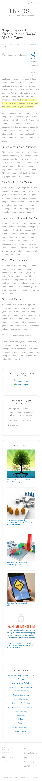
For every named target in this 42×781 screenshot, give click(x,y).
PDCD (39, 777)
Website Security (21, 731)
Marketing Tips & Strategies (21, 687)
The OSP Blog (29, 762)
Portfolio (27, 766)
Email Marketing (21, 699)
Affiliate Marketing (21, 691)
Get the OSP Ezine (34, 3)
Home (26, 749)
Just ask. (23, 359)
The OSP (21, 12)
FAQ (25, 757)
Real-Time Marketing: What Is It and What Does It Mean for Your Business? (20, 646)
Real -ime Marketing (21, 703)
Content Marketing (21, 695)
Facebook (21, 715)
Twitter (21, 723)
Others (21, 719)
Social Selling (21, 711)
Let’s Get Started (30, 753)
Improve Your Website (21, 683)
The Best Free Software (21, 727)
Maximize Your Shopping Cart (21, 707)
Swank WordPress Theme (25, 777)
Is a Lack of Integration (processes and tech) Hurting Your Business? (19, 522)
